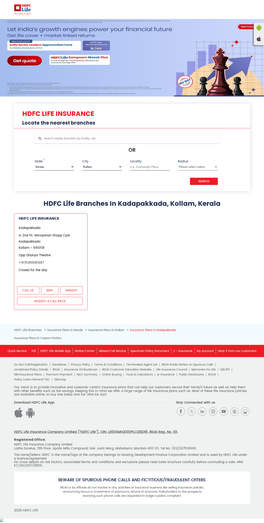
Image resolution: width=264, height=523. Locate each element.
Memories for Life (203, 369)
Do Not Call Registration (31, 364)
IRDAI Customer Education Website (127, 369)
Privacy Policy (80, 364)
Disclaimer (59, 364)
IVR (34, 351)
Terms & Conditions (108, 364)
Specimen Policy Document (149, 351)
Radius (183, 161)
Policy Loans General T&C (32, 379)
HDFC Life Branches (28, 330)
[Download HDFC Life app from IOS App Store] (30, 417)
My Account (205, 351)
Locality (135, 161)
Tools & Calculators (139, 374)
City (85, 161)
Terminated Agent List (141, 364)
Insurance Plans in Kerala (65, 330)
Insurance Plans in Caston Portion (37, 338)
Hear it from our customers (237, 351)
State (40, 161)
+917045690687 (31, 262)
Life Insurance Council (171, 369)
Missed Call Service (112, 351)
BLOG (212, 374)
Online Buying (111, 374)
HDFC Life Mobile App (55, 351)
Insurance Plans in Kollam (106, 330)
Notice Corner (85, 351)
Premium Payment (59, 374)
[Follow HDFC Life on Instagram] (213, 411)
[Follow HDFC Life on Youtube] (224, 411)
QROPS (225, 369)
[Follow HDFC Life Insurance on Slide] (245, 411)
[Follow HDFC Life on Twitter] (192, 411)
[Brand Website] (234, 411)
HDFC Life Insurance (39, 218)
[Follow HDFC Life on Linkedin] (202, 411)
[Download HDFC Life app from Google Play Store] (19, 417)
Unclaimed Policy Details (31, 369)
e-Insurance (166, 374)
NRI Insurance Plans (28, 374)
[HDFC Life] (22, 9)
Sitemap (60, 379)
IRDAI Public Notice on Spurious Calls (187, 364)
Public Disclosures (191, 374)
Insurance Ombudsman (81, 369)
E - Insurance (183, 351)
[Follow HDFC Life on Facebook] (181, 411)
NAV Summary (87, 374)
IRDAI (56, 369)
